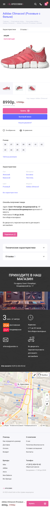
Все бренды (7, 479)
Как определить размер (12, 441)
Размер (5, 140)
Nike (4, 464)
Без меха (29, 175)
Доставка (6, 445)
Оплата (5, 448)
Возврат (6, 452)
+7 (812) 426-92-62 (33, 464)
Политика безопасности (35, 445)
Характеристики (9, 30)
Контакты (29, 452)
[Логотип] (8, 488)
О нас (28, 441)
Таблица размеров (10, 157)
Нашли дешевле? (25, 123)
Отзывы (24, 30)
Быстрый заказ (25, 117)
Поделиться (8, 234)
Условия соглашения (34, 448)
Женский (6, 175)
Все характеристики (10, 193)
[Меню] (4, 4)
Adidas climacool (32, 187)
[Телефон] (40, 4)
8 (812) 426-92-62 (18, 366)
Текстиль (29, 178)
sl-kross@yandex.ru (10, 346)
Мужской (6, 178)
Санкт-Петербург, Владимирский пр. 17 (25, 284)
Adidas (5, 468)
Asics (5, 472)
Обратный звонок (32, 467)
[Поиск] (35, 4)
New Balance (7, 475)
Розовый (6, 187)
